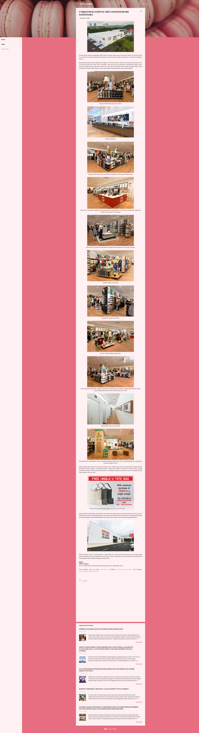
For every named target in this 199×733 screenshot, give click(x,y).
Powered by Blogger (111, 729)
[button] (141, 11)
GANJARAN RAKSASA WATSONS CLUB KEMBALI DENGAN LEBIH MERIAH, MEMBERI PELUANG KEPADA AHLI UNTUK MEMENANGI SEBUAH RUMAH (108, 708)
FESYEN (85, 581)
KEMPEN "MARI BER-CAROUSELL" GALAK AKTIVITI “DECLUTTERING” (104, 689)
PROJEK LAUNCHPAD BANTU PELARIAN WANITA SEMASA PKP (101, 629)
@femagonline (86, 3)
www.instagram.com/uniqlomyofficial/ (88, 571)
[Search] (144, 4)
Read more (139, 642)
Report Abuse (5, 49)
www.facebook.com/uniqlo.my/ (124, 569)
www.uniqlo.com (104, 569)
